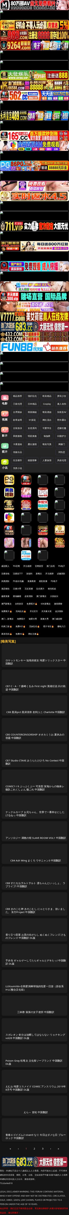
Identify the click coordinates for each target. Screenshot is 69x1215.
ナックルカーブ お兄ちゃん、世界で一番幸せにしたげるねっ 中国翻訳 (35, 813)
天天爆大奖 (46, 611)
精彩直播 (43, 581)
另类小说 (17, 468)
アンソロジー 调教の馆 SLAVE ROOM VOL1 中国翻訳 (36, 837)
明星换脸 (32, 435)
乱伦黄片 (40, 588)
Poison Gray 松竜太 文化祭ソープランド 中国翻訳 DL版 (34, 1062)
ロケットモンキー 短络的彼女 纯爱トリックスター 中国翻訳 (36, 662)
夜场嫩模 (17, 596)
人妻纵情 (47, 460)
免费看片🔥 (32, 603)
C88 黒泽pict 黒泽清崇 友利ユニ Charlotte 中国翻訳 (35, 712)
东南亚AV (61, 412)
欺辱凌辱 (17, 419)
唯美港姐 (47, 412)
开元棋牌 (27, 566)
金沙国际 (59, 611)
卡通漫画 (17, 444)
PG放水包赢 (18, 581)
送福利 (29, 573)
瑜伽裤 (47, 435)
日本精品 (32, 403)
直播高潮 (31, 581)
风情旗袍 (17, 435)
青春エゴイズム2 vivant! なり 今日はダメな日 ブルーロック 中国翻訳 (36, 1136)
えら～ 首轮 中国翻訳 (36, 1112)
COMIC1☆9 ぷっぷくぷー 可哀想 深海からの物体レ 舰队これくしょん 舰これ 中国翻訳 (35, 788)
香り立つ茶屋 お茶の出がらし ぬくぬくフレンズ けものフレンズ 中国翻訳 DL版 (36, 936)
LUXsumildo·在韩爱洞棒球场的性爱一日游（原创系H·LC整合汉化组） (35, 988)
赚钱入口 (61, 626)
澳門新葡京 (6, 603)
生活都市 (17, 460)
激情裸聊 (58, 603)
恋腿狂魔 (61, 428)
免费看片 (21, 618)
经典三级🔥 (6, 626)
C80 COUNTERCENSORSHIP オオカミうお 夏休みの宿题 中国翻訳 (35, 736)
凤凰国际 (5, 581)
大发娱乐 (54, 596)
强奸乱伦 (32, 395)
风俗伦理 (61, 460)
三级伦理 (17, 403)
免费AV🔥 (20, 633)
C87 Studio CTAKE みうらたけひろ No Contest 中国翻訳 (35, 762)
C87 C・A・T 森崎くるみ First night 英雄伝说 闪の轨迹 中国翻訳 (36, 687)
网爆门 (61, 444)
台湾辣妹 (17, 412)
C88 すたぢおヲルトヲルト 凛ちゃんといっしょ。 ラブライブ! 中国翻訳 (35, 884)
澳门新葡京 (41, 596)
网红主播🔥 (33, 633)
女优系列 (32, 428)
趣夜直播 (5, 596)
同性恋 (61, 452)
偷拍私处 (52, 588)
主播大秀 (17, 588)
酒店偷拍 (5, 588)
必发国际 (29, 596)
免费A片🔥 (21, 626)
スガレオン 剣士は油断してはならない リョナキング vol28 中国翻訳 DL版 (35, 1036)
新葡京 (39, 573)
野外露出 (61, 419)
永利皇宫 (19, 603)
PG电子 (61, 566)
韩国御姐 (32, 412)
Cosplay (47, 403)
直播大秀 (44, 618)
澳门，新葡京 (7, 618)
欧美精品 (47, 395)
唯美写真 (47, 444)
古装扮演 (17, 428)
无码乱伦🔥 (21, 611)
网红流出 (47, 419)
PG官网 (16, 566)
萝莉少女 (61, 395)
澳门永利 (51, 566)
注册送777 (18, 573)
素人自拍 (61, 403)
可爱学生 (47, 428)
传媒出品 (17, 452)
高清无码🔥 (6, 633)
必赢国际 (61, 573)
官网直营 (39, 566)
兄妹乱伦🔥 (34, 626)
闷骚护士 (61, 435)
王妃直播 (29, 588)
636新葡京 (46, 603)
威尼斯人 (5, 566)
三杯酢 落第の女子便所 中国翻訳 (35, 1012)
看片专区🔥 (48, 626)
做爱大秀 (33, 618)
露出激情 (32, 444)
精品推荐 (17, 395)
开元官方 (34, 611)
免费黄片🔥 (6, 611)
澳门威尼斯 (57, 618)
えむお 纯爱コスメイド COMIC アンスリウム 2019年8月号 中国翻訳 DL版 (36, 1088)
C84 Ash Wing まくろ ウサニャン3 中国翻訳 (35, 860)
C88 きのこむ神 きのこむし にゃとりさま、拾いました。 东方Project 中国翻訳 (35, 910)
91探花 (32, 419)
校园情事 (32, 460)
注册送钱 (5, 573)
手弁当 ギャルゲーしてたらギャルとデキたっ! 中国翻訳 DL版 (36, 962)
